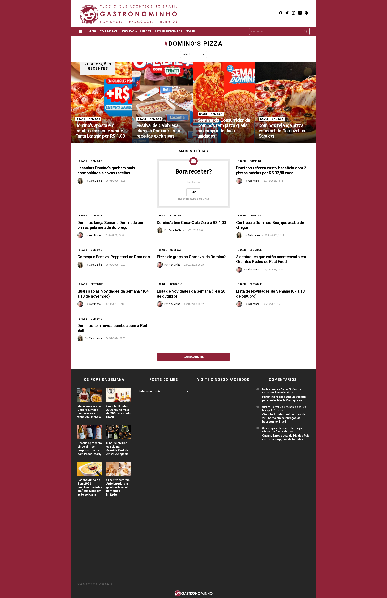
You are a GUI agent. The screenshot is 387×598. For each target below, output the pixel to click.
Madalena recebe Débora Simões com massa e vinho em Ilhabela (89, 411)
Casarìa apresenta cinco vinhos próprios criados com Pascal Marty (89, 448)
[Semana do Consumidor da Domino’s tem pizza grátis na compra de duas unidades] (224, 102)
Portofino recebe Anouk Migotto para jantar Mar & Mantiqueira (284, 398)
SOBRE (190, 31)
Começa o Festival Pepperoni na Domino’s (113, 256)
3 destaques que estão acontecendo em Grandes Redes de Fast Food (271, 259)
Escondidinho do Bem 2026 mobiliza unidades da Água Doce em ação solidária (89, 487)
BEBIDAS (145, 31)
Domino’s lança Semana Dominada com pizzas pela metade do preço (111, 225)
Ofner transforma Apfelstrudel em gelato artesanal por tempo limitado (118, 487)
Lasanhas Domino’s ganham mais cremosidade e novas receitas (106, 170)
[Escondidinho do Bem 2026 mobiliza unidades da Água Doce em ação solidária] (89, 469)
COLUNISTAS (108, 31)
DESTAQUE (256, 250)
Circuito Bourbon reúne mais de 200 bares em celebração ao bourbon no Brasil (283, 418)
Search (306, 32)
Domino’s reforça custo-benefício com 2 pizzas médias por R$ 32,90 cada (271, 170)
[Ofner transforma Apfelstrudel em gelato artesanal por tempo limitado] (118, 469)
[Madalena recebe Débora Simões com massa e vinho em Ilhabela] (89, 395)
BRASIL (81, 119)
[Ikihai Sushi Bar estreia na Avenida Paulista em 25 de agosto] (118, 432)
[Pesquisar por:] (279, 31)
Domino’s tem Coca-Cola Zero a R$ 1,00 (191, 222)
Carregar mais (193, 356)
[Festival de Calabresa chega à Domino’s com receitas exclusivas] (163, 102)
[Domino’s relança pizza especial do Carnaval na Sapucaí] (285, 102)
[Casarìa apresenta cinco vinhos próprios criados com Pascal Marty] (89, 432)
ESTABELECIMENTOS (168, 31)
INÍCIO (92, 31)
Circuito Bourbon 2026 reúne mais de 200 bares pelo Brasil (118, 411)
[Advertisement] (164, 464)
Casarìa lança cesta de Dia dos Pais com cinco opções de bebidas (285, 437)
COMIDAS (128, 31)
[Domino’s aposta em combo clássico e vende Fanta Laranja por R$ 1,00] (101, 102)
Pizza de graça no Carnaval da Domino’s (191, 256)
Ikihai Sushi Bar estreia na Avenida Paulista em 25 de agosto (117, 448)
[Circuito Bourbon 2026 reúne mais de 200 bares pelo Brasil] (118, 395)
